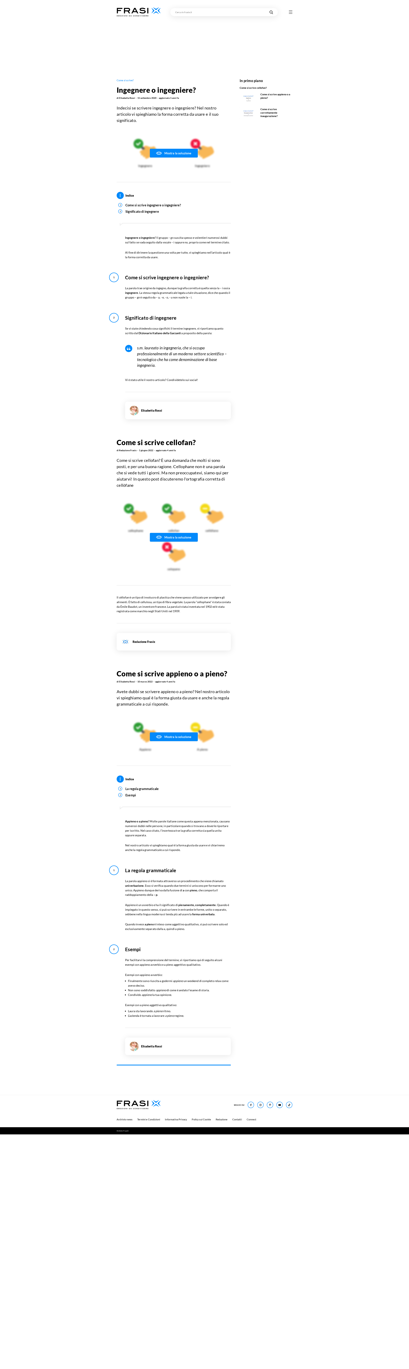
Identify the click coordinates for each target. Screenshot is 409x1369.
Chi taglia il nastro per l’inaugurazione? (152, 1214)
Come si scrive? (125, 80)
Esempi (130, 795)
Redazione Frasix (127, 450)
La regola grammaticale (142, 789)
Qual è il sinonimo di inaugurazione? (150, 1208)
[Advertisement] (204, 41)
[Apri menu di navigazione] (290, 12)
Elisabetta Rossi (127, 98)
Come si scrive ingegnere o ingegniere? (153, 205)
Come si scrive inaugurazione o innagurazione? (158, 1201)
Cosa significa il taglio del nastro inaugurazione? (159, 1220)
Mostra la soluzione (177, 153)
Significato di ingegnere (142, 211)
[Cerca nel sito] (271, 12)
